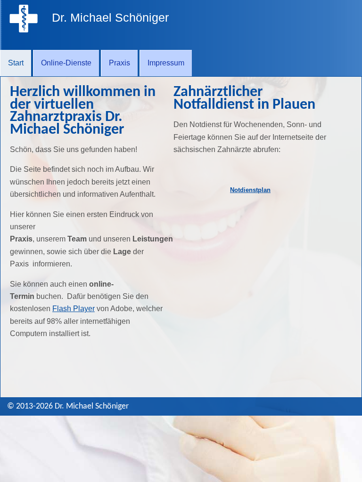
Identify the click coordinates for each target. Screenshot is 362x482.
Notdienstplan (250, 189)
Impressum (166, 63)
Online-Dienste (66, 63)
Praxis (119, 63)
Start (16, 63)
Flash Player (73, 309)
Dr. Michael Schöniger (110, 17)
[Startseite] (23, 30)
